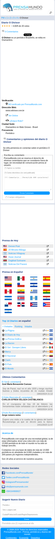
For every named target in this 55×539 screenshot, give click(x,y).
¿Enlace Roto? (16, 121)
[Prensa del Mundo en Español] (22, 12)
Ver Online (13, 116)
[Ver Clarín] (44, 360)
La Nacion (9, 343)
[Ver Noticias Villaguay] (48, 253)
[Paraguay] (47, 298)
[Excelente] (11, 26)
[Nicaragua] (9, 311)
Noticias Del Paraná (17, 264)
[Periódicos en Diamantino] (17, 18)
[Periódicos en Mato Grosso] (13, 18)
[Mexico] (22, 278)
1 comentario (14, 382)
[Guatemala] (34, 298)
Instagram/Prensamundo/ (17, 482)
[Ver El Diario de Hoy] (44, 335)
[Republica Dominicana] (22, 304)
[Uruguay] (34, 291)
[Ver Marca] (44, 352)
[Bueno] (7, 26)
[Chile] (22, 285)
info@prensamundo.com (17, 487)
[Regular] (5, 26)
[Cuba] (34, 304)
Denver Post (14, 246)
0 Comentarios (11, 32)
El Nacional (10, 356)
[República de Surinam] (5, 260)
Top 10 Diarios (10, 321)
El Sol (4, 382)
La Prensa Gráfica (13, 339)
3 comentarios (29, 413)
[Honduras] (9, 298)
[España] (5, 249)
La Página (9, 331)
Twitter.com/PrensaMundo (17, 477)
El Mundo (9, 368)
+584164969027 (13, 491)
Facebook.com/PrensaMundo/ (19, 473)
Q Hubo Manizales (10, 397)
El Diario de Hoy (12, 335)
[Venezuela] (9, 285)
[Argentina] (5, 253)
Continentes (11, 538)
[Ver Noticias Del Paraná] (48, 264)
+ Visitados (7, 326)
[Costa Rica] (22, 298)
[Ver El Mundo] (44, 369)
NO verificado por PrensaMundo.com (25, 104)
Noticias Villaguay (16, 253)
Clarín (7, 360)
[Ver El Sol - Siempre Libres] (44, 348)
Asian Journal (14, 257)
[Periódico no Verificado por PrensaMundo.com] (3, 331)
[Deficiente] (2, 26)
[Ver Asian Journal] (48, 257)
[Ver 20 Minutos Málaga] (48, 250)
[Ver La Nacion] (44, 343)
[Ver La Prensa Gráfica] (44, 339)
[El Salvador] (34, 285)
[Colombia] (47, 285)
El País (8, 364)
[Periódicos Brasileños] (10, 18)
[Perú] (9, 291)
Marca (8, 352)
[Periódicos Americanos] (7, 18)
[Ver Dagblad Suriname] (48, 260)
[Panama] (9, 304)
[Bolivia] (47, 291)
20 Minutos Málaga (17, 250)
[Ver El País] (44, 365)
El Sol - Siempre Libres (15, 347)
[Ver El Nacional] (44, 356)
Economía (23, 538)
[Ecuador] (22, 291)
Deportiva (35, 538)
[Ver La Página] (44, 331)
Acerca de (7, 433)
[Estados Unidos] (5, 246)
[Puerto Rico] (47, 304)
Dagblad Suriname (17, 260)
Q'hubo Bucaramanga (12, 413)
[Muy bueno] (9, 26)
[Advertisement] (27, 69)
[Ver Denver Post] (48, 246)
